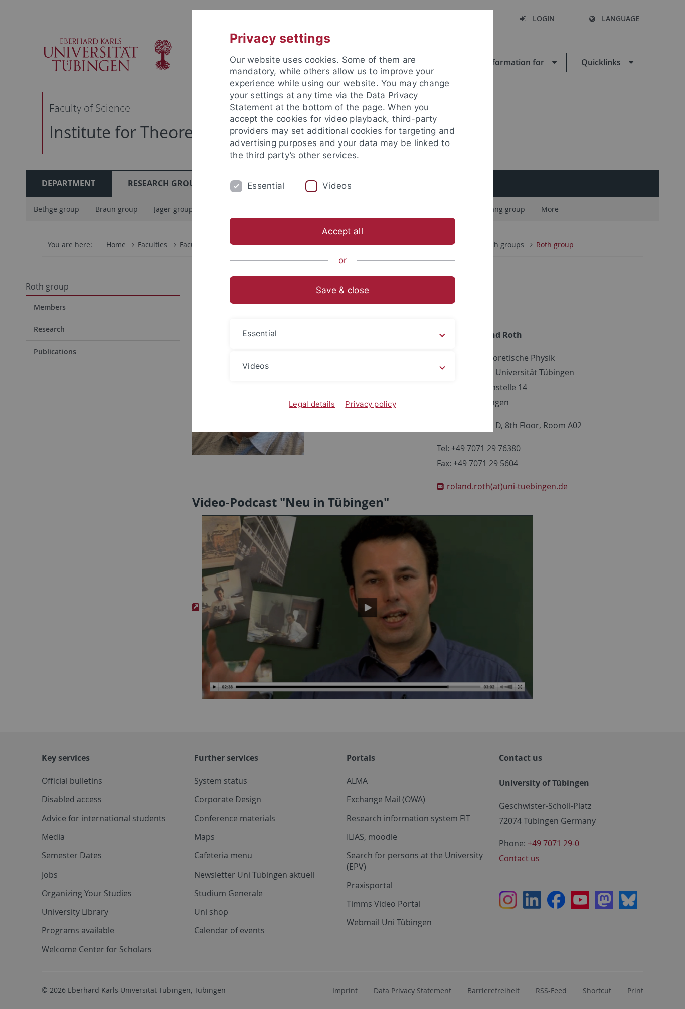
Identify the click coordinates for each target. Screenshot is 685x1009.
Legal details (312, 404)
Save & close (342, 290)
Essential (265, 186)
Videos (337, 186)
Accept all (342, 231)
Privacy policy (370, 404)
